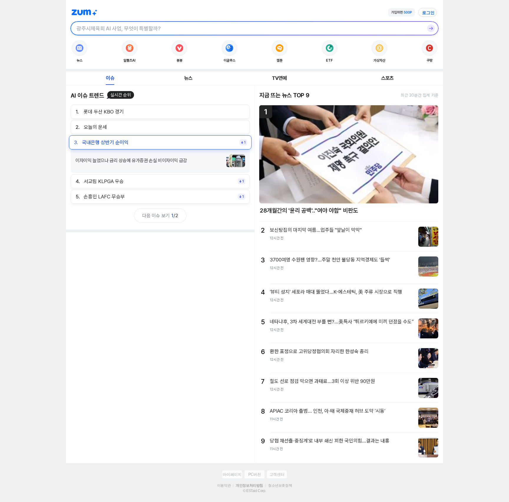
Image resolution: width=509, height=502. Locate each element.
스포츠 (387, 78)
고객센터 (277, 474)
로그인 (428, 12)
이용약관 (224, 485)
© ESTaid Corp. (254, 491)
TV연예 (279, 78)
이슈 (110, 78)
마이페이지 (232, 474)
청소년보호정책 (280, 485)
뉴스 (188, 78)
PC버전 (254, 474)
